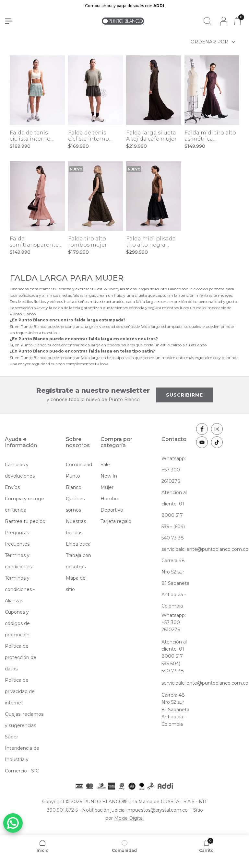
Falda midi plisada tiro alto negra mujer (151, 242)
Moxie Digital (129, 818)
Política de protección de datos (20, 657)
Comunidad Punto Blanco (79, 476)
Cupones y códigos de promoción (17, 623)
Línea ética (78, 544)
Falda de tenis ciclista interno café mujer (88, 136)
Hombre (110, 499)
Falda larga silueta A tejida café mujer (151, 136)
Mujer (107, 487)
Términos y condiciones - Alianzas (20, 589)
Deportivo (112, 510)
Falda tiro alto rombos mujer (87, 242)
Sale (105, 465)
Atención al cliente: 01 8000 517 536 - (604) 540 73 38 (174, 515)
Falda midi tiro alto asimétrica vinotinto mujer (210, 136)
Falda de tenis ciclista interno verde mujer (30, 136)
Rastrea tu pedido (25, 521)
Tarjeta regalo (116, 521)
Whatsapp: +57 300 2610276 (173, 470)
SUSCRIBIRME (184, 395)
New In (109, 476)
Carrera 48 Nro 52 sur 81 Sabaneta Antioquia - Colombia (175, 583)
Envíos (12, 487)
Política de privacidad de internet (20, 691)
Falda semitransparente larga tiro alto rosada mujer (34, 242)
